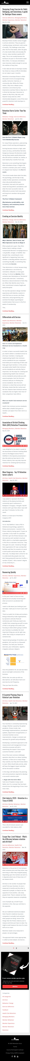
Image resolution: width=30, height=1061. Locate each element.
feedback (5, 1010)
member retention (21, 20)
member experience (8, 20)
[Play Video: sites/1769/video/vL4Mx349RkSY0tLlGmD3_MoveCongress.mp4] (15, 488)
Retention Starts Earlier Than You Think (14, 112)
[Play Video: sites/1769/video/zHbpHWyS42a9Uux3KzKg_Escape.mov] (15, 857)
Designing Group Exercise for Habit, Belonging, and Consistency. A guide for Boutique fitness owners (15, 12)
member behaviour (14, 804)
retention (5, 1030)
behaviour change (7, 117)
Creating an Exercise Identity (12, 216)
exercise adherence (8, 18)
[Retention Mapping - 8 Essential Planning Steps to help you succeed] (15, 713)
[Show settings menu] (23, 446)
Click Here (15, 986)
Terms (15, 1046)
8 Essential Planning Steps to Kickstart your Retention (12, 696)
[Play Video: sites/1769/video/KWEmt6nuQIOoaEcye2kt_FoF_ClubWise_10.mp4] (15, 586)
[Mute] (21, 446)
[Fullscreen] (26, 446)
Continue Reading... (8, 104)
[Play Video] (3, 446)
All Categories (6, 996)
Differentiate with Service (11, 317)
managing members (21, 18)
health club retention (9, 320)
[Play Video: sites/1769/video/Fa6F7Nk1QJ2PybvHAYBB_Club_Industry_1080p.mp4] (15, 814)
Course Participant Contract (15, 1050)
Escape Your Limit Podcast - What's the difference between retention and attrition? (14, 839)
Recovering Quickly (9, 572)
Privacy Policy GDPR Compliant (15, 1053)
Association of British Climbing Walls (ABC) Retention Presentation (14, 423)
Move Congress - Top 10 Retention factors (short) (14, 473)
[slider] (14, 446)
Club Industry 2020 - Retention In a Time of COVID (14, 799)
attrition (5, 478)
